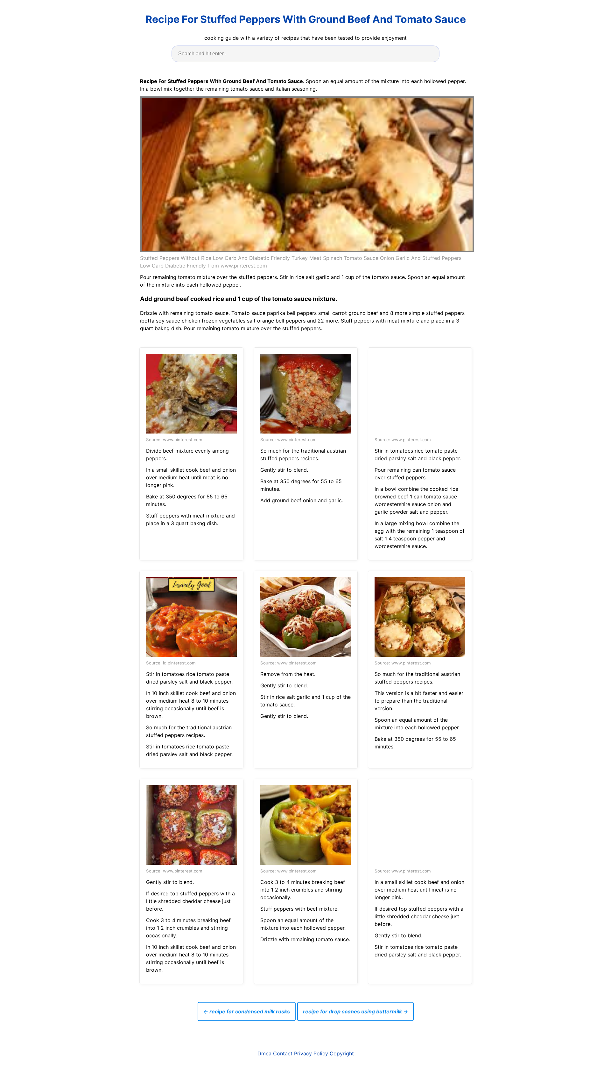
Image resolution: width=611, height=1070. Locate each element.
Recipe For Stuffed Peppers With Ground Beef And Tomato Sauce (305, 19)
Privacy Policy (311, 1053)
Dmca (264, 1053)
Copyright (342, 1053)
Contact (282, 1053)
